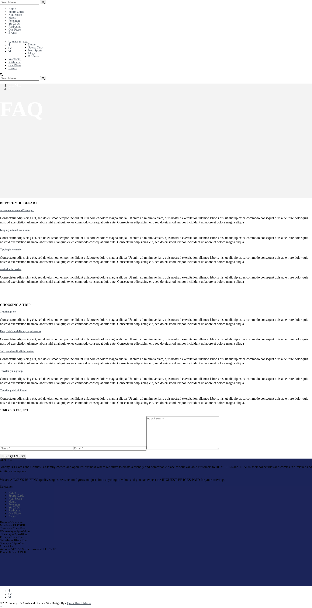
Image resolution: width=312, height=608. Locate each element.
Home (14, 85)
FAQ (11, 88)
